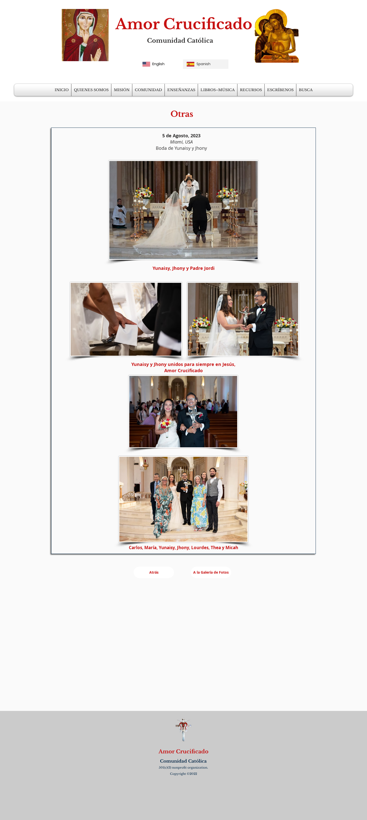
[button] (91, 90)
